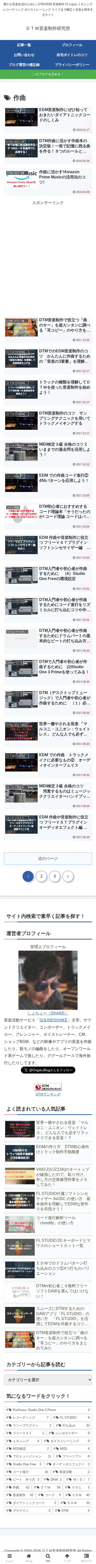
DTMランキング (48, 1094)
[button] (86, 968)
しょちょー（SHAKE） (48, 1013)
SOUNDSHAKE (53, 1020)
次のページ (48, 858)
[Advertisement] (48, 256)
